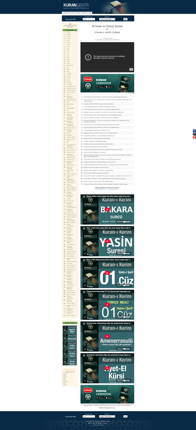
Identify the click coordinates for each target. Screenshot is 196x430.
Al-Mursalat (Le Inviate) (71, 214)
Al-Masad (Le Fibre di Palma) (71, 306)
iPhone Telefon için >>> (114, 189)
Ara (125, 19)
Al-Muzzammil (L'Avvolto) (70, 203)
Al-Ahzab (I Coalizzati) (71, 99)
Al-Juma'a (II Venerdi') (71, 173)
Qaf (67, 142)
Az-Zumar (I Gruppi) (71, 112)
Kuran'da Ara (89, 421)
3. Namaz (65, 375)
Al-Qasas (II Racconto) (71, 88)
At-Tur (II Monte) (70, 148)
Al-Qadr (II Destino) (71, 267)
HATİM (83, 13)
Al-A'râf (68, 44)
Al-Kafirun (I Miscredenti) (69, 300)
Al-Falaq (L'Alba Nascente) (70, 312)
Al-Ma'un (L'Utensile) (71, 294)
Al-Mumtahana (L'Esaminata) (70, 167)
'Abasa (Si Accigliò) (71, 222)
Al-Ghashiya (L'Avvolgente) (70, 247)
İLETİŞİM (89, 13)
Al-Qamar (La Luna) (71, 152)
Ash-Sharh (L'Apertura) (71, 261)
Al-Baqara (69, 34)
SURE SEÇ (72, 13)
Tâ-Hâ (68, 71)
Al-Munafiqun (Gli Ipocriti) (70, 176)
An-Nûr (68, 80)
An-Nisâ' (68, 38)
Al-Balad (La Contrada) (71, 251)
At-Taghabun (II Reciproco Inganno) (71, 180)
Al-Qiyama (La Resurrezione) (70, 210)
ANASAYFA (65, 13)
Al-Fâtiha (68, 32)
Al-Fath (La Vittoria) (71, 137)
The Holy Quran (96, 421)
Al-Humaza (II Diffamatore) (69, 287)
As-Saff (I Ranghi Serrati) (70, 171)
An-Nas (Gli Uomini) (71, 315)
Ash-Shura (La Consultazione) (70, 121)
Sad (67, 110)
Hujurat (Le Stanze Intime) (70, 140)
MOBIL (78, 13)
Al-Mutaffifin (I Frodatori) (69, 231)
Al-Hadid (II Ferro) (70, 159)
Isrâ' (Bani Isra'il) (70, 65)
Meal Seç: (107, 17)
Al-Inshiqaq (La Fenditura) (70, 235)
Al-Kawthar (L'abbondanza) (70, 297)
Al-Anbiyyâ (69, 73)
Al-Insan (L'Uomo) (70, 212)
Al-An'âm (68, 42)
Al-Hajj (68, 75)
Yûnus (68, 50)
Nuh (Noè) (69, 198)
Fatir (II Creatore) (70, 104)
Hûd (67, 52)
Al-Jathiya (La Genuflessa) (69, 130)
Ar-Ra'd (68, 57)
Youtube (107, 421)
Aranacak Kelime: (89, 17)
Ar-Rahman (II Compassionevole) (71, 155)
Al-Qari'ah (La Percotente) (69, 279)
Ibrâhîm (68, 59)
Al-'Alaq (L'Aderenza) (71, 265)
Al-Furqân (69, 82)
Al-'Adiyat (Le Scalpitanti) (69, 275)
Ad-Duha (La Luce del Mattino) (71, 258)
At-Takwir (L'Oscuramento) (70, 225)
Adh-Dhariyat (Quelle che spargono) (71, 145)
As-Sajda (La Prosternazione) (70, 97)
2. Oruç (64, 374)
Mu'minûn (69, 77)
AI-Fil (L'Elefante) (70, 290)
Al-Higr (68, 61)
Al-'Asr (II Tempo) (70, 285)
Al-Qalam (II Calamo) (71, 190)
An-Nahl (68, 63)
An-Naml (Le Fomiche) (71, 86)
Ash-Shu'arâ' (69, 84)
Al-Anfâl (68, 46)
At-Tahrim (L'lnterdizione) (70, 185)
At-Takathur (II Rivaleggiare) (69, 282)
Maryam (68, 69)
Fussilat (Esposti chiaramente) (70, 118)
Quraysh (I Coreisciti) (71, 292)
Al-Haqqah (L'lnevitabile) (69, 192)
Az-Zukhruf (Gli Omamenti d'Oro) (70, 125)
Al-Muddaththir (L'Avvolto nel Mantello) (71, 206)
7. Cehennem (65, 381)
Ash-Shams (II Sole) (71, 253)
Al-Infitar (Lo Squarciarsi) (69, 228)
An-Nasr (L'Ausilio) (70, 303)
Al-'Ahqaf (68, 133)
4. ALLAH (65, 377)
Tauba (68, 48)
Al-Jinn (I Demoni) (70, 200)
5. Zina (64, 378)
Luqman (68, 94)
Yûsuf (68, 55)
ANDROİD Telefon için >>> (101, 189)
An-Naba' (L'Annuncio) (71, 217)
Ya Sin (68, 106)
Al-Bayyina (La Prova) (71, 269)
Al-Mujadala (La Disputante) (70, 162)
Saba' (68, 102)
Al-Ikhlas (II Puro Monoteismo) (70, 309)
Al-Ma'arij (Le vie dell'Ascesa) (70, 196)
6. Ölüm (64, 379)
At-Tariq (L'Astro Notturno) (70, 241)
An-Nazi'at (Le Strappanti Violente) (71, 219)
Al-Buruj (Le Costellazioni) (69, 238)
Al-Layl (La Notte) (70, 256)
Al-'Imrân (68, 36)
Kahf (68, 67)
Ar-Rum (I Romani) (70, 92)
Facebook (103, 421)
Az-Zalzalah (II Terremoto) (70, 272)
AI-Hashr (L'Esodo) (71, 165)
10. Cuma (65, 385)
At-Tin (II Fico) (69, 263)
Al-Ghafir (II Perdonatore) (69, 115)
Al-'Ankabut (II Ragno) (71, 90)
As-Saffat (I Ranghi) (71, 108)
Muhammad (69, 135)
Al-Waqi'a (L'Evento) (71, 157)
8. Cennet (65, 382)
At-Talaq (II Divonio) (71, 182)
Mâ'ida (68, 40)
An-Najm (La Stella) (71, 150)
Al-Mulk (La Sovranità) (71, 187)
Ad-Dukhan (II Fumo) (71, 127)
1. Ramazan (65, 373)
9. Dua (64, 383)
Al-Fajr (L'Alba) (70, 249)
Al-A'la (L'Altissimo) (71, 244)
